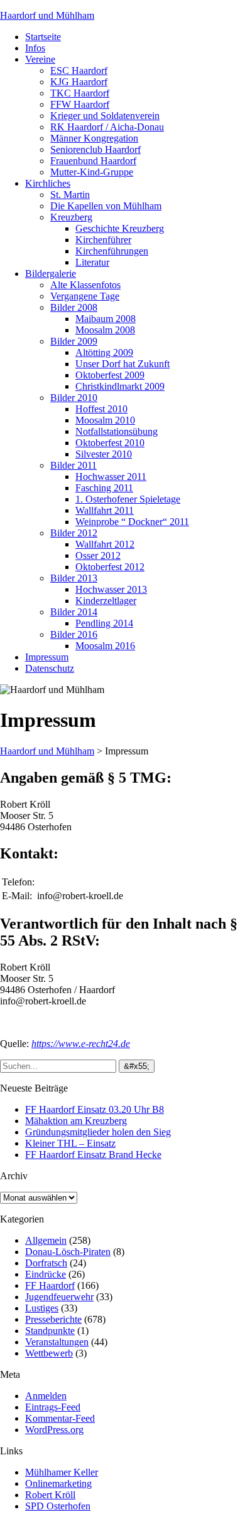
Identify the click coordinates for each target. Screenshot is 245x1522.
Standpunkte (50, 1330)
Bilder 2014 (73, 612)
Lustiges (41, 1308)
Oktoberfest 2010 (109, 442)
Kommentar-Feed (60, 1418)
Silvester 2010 (103, 454)
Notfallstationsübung (116, 431)
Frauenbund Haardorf (93, 160)
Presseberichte (53, 1319)
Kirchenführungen (111, 251)
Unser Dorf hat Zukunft (122, 363)
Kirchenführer (103, 239)
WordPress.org (54, 1429)
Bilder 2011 (73, 465)
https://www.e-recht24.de (80, 1043)
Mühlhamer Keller (61, 1472)
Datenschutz (49, 668)
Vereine (40, 59)
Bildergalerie (50, 273)
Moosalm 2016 (105, 645)
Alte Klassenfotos (85, 284)
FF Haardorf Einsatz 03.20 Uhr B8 (94, 1109)
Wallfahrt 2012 (104, 544)
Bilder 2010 (73, 397)
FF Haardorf (50, 1285)
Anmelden (46, 1395)
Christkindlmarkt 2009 (120, 386)
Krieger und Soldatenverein (105, 115)
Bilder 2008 (73, 307)
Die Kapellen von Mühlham (105, 206)
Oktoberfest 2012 (109, 566)
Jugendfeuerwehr (59, 1296)
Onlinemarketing (58, 1483)
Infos (35, 48)
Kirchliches (47, 183)
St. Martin (70, 194)
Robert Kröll (50, 1494)
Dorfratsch (46, 1263)
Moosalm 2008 (105, 330)
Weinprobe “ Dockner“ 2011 (132, 521)
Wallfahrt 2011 (104, 510)
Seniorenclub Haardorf (95, 149)
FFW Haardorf (79, 104)
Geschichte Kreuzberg (119, 228)
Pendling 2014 (104, 623)
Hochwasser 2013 (111, 589)
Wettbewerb (49, 1353)
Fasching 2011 (104, 487)
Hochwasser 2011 (110, 476)
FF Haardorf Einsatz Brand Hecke (93, 1154)
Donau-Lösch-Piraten (68, 1251)
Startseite (43, 36)
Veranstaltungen (57, 1342)
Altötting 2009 (104, 352)
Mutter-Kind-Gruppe (91, 172)
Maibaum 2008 (105, 318)
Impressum (46, 657)
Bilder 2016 (73, 634)
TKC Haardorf (79, 93)
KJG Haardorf (78, 81)
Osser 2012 (98, 555)
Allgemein (46, 1240)
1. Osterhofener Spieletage (127, 499)
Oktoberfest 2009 (109, 375)
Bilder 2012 (73, 533)
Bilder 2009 (73, 341)
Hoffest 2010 (101, 409)
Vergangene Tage (84, 296)
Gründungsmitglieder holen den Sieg (98, 1132)
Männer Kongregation (94, 138)
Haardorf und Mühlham (47, 15)
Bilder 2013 (73, 578)
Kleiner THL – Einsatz (70, 1143)
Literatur (92, 262)
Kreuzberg (71, 217)
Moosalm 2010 (105, 420)
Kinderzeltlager (105, 600)
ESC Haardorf (78, 70)
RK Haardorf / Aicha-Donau (107, 127)
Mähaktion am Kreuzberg (76, 1120)
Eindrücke (45, 1274)
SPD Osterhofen (57, 1506)
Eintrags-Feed (52, 1407)
